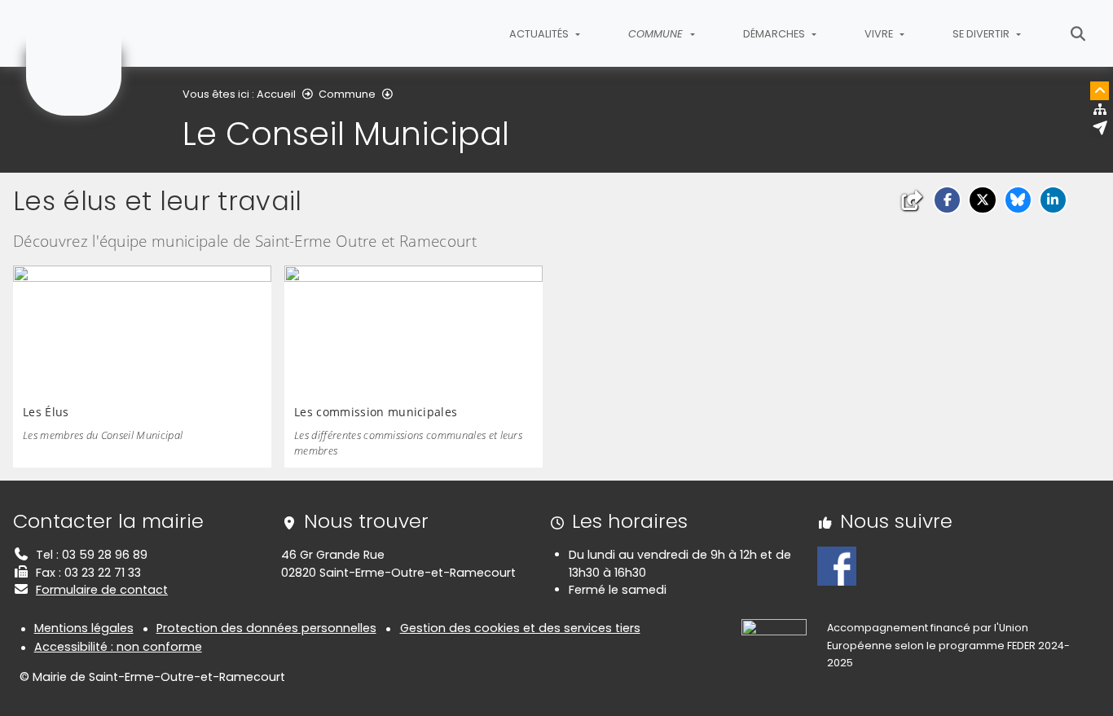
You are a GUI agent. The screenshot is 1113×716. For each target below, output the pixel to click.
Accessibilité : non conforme (118, 647)
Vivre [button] (879, 34)
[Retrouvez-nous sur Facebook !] (836, 565)
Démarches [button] (775, 34)
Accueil (276, 94)
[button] (947, 200)
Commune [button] (657, 34)
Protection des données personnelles (266, 628)
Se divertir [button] (982, 34)
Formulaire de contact (102, 590)
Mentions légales (84, 628)
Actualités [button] (540, 34)
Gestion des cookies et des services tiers (520, 628)
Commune (347, 94)
